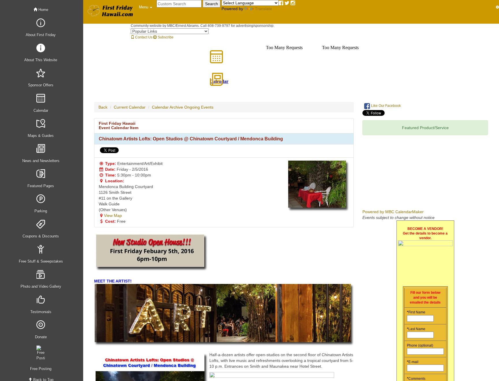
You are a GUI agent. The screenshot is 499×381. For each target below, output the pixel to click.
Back (102, 107)
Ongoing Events (198, 107)
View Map (113, 215)
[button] (146, 7)
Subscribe (165, 37)
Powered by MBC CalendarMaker (393, 211)
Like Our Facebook (385, 106)
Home (42, 10)
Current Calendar (130, 107)
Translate (263, 8)
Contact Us (143, 37)
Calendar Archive (167, 107)
